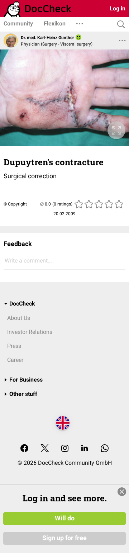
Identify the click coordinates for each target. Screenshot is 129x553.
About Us (18, 318)
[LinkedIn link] (85, 448)
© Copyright (15, 204)
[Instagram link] (65, 448)
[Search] (119, 24)
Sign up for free (64, 538)
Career (15, 359)
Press (14, 345)
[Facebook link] (24, 448)
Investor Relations (29, 332)
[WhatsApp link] (105, 448)
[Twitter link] (44, 448)
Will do (65, 518)
